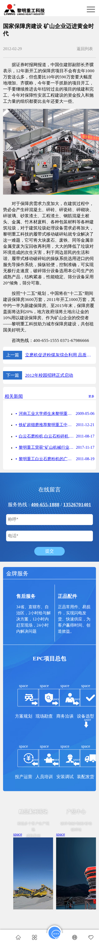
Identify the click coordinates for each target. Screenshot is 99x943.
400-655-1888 (45, 504)
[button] (90, 9)
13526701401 (77, 504)
